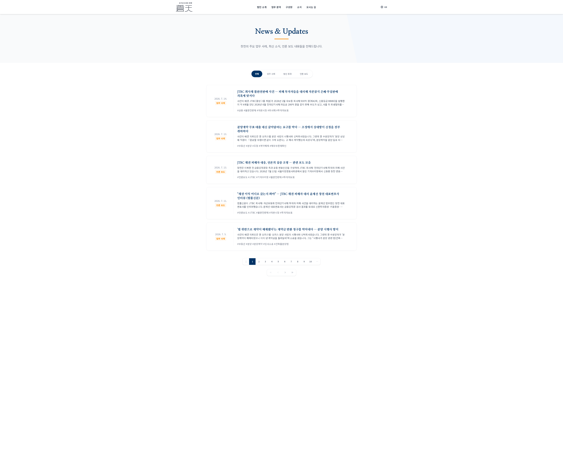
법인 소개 (262, 7)
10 (310, 261)
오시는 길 (311, 7)
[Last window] (292, 272)
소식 (299, 7)
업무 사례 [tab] (271, 73)
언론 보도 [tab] (304, 73)
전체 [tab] (257, 73)
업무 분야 (276, 7)
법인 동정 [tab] (287, 73)
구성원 (289, 7)
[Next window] (285, 272)
